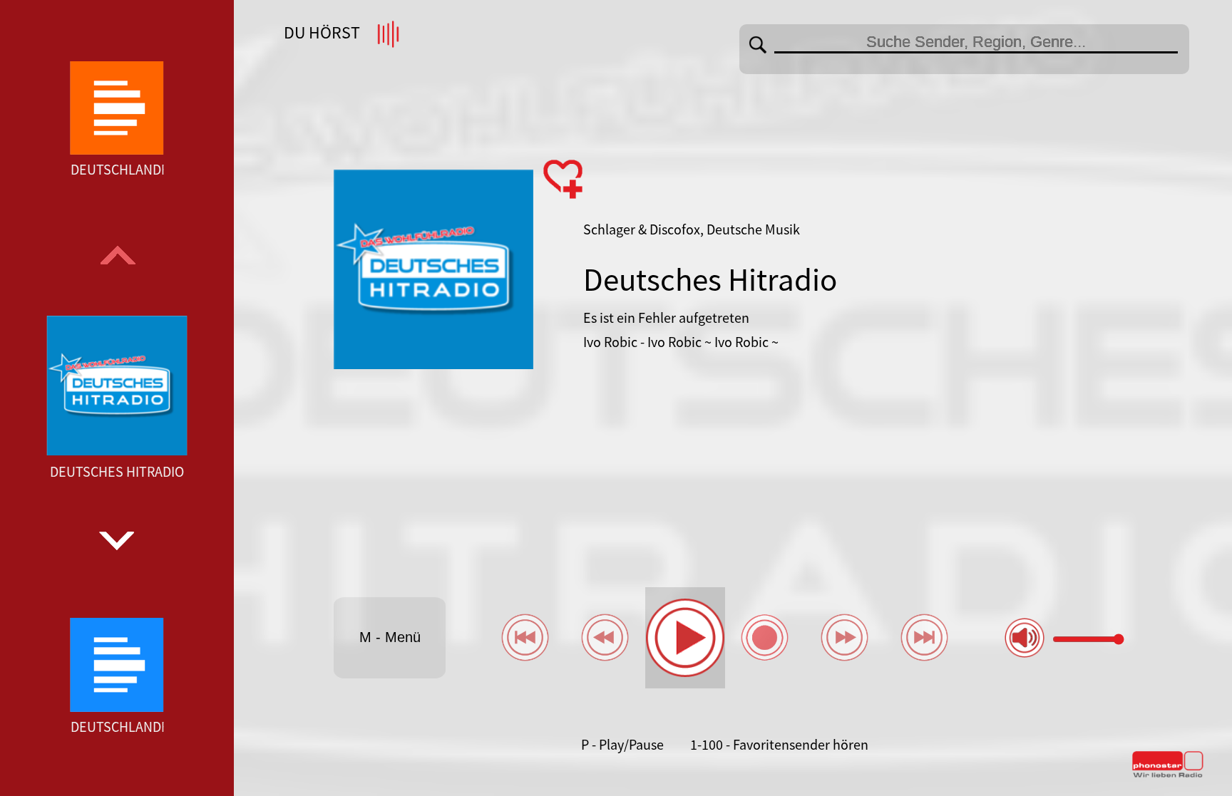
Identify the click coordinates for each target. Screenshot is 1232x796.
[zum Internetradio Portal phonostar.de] (1167, 774)
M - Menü (390, 637)
